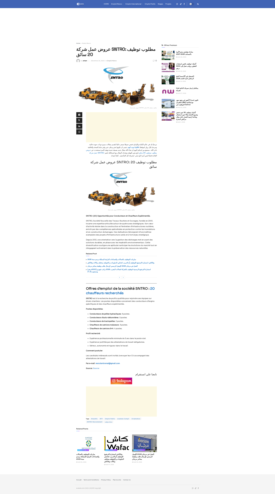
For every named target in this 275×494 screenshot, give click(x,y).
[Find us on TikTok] (181, 4)
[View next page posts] (123, 277)
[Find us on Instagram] (177, 4)
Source (96, 368)
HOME (106, 4)
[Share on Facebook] (79, 114)
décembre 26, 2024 (98, 61)
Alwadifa (94, 419)
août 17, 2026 (109, 464)
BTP (101, 419)
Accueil (78, 480)
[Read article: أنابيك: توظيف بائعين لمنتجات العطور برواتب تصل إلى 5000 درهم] (168, 67)
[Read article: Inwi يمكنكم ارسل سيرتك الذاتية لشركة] (168, 91)
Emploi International (133, 4)
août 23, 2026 (181, 107)
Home (78, 43)
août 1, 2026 (181, 122)
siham (85, 61)
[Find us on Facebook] (184, 4)
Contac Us (127, 480)
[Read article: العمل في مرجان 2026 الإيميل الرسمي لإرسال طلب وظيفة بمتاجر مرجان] (144, 443)
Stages (160, 4)
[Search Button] (198, 4)
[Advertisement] (137, 24)
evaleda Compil (123, 419)
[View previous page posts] (119, 277)
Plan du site (117, 480)
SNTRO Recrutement (94, 422)
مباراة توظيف (108, 422)
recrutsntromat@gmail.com (108, 363)
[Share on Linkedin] (79, 126)
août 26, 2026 (81, 462)
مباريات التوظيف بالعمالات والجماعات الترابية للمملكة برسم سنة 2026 (111, 259)
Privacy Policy (106, 480)
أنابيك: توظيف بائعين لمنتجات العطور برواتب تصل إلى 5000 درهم (186, 66)
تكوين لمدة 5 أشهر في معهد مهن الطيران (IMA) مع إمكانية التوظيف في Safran (187, 102)
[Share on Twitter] (79, 120)
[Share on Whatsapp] (79, 131)
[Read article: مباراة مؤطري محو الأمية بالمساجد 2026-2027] (168, 55)
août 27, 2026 (181, 93)
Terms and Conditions (91, 480)
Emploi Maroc (116, 4)
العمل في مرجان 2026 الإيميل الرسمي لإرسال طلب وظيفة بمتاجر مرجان (112, 266)
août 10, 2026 (137, 462)
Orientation (136, 419)
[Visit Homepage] (84, 4)
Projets (168, 4)
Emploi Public (150, 4)
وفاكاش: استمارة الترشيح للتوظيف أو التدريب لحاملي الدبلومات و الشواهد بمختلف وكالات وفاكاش (120, 263)
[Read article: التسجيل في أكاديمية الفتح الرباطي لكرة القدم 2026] (168, 79)
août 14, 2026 (181, 81)
